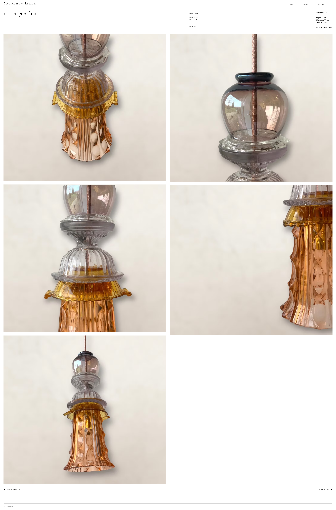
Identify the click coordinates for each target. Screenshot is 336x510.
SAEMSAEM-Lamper (20, 3)
